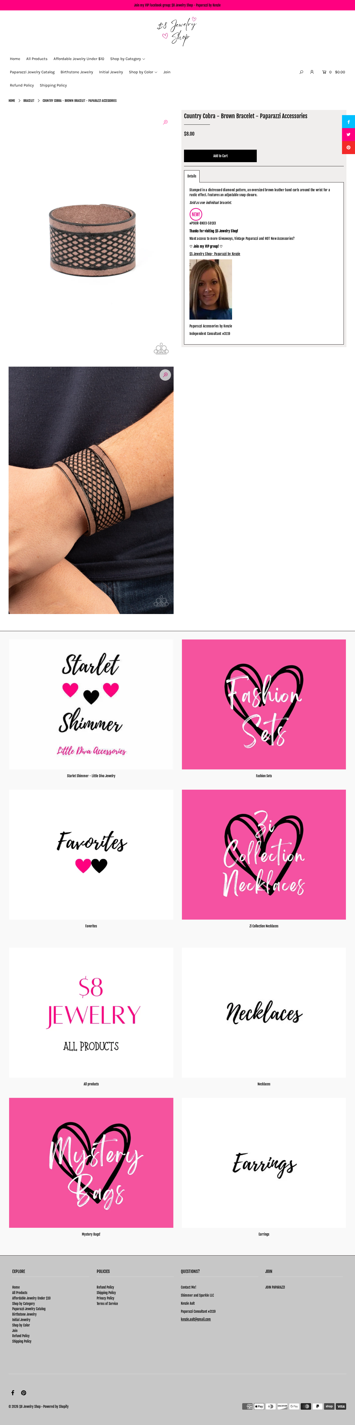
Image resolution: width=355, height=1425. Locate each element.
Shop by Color (21, 1325)
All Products (19, 1293)
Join (14, 1331)
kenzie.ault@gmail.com (196, 1319)
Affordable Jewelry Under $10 (31, 1298)
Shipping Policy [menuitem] (53, 85)
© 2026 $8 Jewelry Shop (25, 1406)
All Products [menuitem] (37, 58)
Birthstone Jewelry (24, 1314)
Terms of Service (107, 1304)
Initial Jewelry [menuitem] (111, 72)
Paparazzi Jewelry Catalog (28, 1309)
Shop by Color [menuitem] (141, 72)
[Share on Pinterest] (348, 147)
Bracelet (28, 101)
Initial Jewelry (21, 1320)
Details (191, 176)
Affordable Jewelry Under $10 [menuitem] (79, 58)
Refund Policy (21, 1336)
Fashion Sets (264, 776)
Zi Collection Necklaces (263, 926)
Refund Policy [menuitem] (22, 85)
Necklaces (264, 1084)
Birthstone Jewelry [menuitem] (77, 72)
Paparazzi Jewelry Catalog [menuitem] (32, 72)
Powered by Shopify (56, 1406)
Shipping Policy (21, 1341)
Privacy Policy (105, 1298)
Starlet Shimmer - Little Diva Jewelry (91, 776)
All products (91, 1084)
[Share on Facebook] (348, 121)
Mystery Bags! (91, 1234)
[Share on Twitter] (348, 134)
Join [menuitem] (166, 72)
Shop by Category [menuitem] (125, 58)
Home (12, 101)
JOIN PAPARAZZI (275, 1287)
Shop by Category (23, 1304)
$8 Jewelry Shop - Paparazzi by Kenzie (196, 5)
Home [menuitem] (15, 58)
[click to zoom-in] (165, 122)
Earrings (264, 1234)
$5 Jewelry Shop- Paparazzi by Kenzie (214, 254)
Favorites (91, 926)
